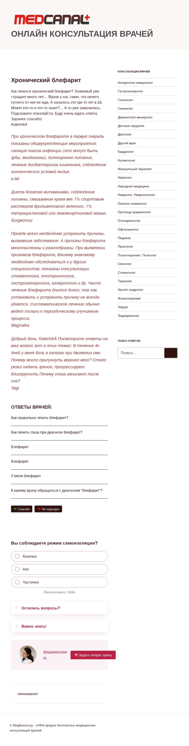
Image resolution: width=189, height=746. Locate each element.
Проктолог (125, 246)
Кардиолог (126, 151)
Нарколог (125, 177)
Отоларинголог (129, 220)
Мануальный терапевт (135, 168)
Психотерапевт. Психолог (137, 255)
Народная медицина (133, 186)
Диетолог (125, 134)
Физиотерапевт (129, 298)
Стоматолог (127, 272)
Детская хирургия (131, 125)
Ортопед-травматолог (134, 212)
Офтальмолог (28, 694)
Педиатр (124, 237)
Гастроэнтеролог (130, 91)
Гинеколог (125, 108)
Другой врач (127, 143)
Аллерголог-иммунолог (135, 82)
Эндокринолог (128, 315)
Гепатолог (125, 99)
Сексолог (125, 263)
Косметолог (126, 160)
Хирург (123, 306)
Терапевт (125, 281)
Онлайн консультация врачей (82, 33)
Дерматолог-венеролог (135, 117)
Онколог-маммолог (132, 203)
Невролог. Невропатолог (136, 194)
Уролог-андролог (130, 289)
